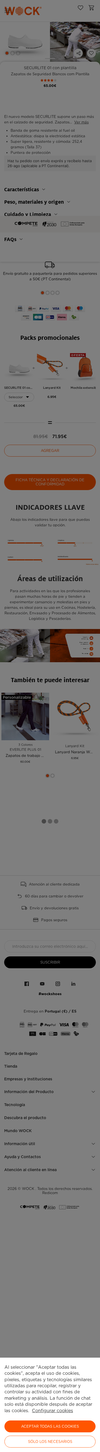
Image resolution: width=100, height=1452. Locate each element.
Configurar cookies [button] (52, 1410)
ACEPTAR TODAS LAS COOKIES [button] (50, 1426)
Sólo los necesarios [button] (50, 1442)
